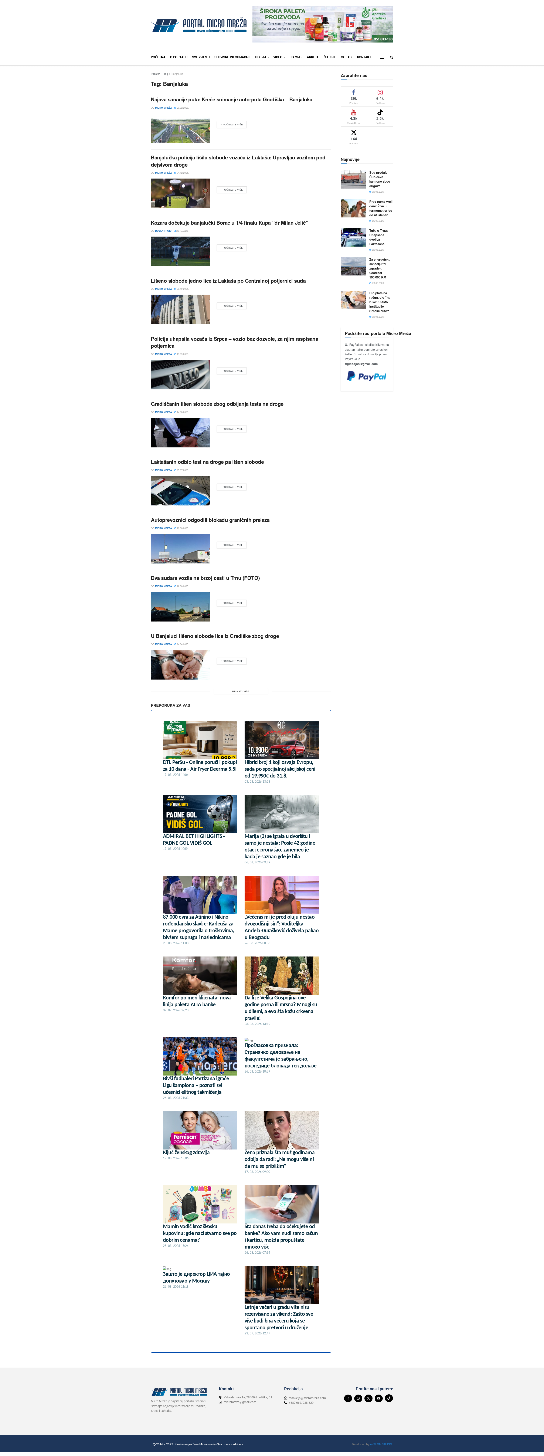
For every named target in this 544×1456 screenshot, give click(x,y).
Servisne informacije (232, 57)
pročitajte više (234, 123)
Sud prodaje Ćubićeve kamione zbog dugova (379, 179)
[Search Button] (391, 57)
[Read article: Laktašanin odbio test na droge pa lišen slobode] (180, 490)
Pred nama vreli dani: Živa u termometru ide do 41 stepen (380, 208)
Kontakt (364, 57)
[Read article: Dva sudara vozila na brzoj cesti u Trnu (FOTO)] (180, 607)
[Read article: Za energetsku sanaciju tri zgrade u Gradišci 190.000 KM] (353, 266)
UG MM (294, 57)
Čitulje (330, 57)
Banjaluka (177, 73)
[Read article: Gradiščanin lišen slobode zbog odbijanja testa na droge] (180, 432)
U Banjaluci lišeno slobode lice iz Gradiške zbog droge (215, 635)
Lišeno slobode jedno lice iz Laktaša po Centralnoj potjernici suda (228, 280)
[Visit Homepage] (198, 24)
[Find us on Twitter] (368, 1398)
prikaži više (240, 691)
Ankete (313, 57)
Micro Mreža (163, 107)
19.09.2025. (182, 354)
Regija (260, 57)
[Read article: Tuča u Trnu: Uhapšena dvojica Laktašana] (353, 237)
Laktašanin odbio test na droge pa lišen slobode (207, 461)
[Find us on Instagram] (358, 1398)
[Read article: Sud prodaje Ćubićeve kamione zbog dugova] (353, 179)
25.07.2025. (182, 470)
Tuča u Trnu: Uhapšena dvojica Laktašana (378, 237)
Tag (166, 73)
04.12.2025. (182, 172)
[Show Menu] (382, 57)
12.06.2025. (182, 586)
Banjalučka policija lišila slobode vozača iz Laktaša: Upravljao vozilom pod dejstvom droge (238, 161)
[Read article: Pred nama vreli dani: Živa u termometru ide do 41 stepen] (353, 208)
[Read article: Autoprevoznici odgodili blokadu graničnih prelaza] (180, 548)
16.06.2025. (182, 528)
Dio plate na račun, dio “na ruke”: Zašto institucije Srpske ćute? (379, 302)
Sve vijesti (201, 57)
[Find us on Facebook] (348, 1398)
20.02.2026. (182, 107)
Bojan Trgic (163, 230)
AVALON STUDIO (381, 1444)
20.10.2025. (182, 288)
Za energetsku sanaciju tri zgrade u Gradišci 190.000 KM (379, 268)
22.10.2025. (182, 230)
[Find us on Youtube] (379, 1398)
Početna (158, 57)
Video (277, 57)
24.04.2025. (182, 644)
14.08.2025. (182, 412)
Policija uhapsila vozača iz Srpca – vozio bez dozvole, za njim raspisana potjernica (234, 342)
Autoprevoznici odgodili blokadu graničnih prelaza (210, 519)
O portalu (178, 57)
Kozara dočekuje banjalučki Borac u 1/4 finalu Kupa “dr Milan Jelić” (229, 222)
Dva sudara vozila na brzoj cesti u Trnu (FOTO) (205, 577)
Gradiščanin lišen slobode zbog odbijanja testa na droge (217, 403)
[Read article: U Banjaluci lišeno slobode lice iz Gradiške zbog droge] (180, 665)
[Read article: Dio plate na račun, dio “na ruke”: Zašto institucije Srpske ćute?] (353, 300)
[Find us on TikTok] (389, 1398)
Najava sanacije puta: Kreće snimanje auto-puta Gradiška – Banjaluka (231, 99)
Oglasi (346, 57)
